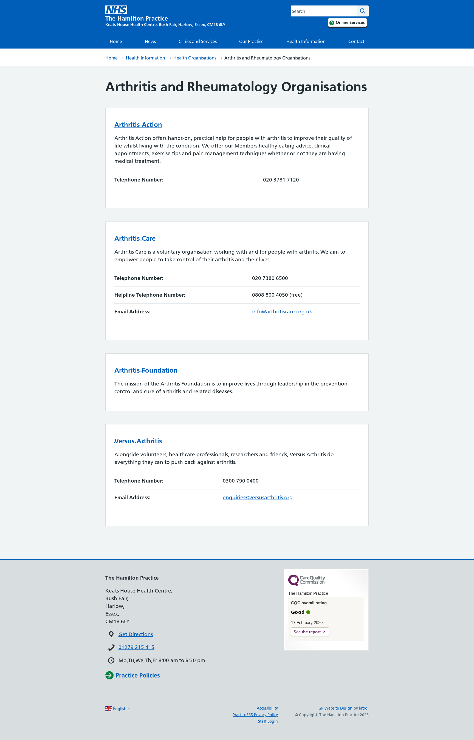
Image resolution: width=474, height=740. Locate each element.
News (150, 41)
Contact (356, 41)
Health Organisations (194, 58)
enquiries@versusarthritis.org (258, 497)
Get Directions (136, 634)
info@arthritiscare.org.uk (282, 311)
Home (116, 41)
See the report (307, 632)
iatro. (364, 708)
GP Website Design (335, 708)
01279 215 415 (136, 647)
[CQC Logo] (306, 585)
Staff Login (268, 721)
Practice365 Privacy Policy (255, 714)
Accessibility (267, 708)
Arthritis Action (138, 125)
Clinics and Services (198, 41)
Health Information (306, 41)
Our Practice (251, 41)
